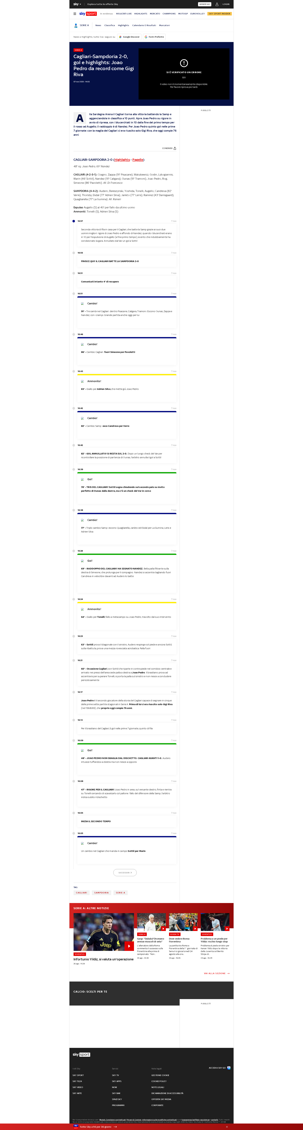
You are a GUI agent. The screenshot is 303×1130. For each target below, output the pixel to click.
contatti (214, 1120)
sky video (78, 1087)
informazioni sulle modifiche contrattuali (159, 1120)
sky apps (117, 1081)
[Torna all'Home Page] (88, 14)
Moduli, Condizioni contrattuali (112, 1120)
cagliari (81, 892)
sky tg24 (77, 1081)
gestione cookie (160, 1075)
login (226, 4)
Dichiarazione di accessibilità (167, 1093)
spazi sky (117, 1099)
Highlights (123, 25)
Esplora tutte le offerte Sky (103, 4)
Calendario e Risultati (144, 25)
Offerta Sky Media (161, 1099)
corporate (157, 1105)
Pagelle (137, 160)
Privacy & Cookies (134, 1120)
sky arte (77, 1093)
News (98, 25)
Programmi (118, 1105)
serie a (120, 892)
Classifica (109, 25)
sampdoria (101, 892)
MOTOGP (183, 13)
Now (114, 1087)
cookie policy (159, 1081)
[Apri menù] (75, 14)
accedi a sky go (217, 1068)
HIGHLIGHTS (140, 13)
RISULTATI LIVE (124, 13)
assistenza (204, 1120)
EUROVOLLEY (197, 13)
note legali (158, 1087)
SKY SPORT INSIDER (219, 13)
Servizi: (115, 1068)
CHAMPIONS (169, 13)
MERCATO (155, 13)
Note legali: (157, 1068)
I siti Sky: (76, 1068)
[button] (147, 1127)
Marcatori (164, 25)
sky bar (116, 1093)
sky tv (115, 1075)
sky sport (78, 1075)
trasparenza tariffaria (190, 1120)
